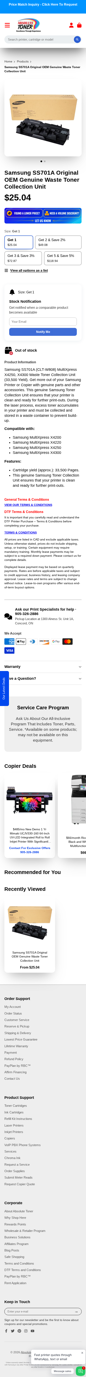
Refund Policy (13, 1059)
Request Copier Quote (19, 1184)
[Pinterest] (19, 1331)
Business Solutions (17, 1237)
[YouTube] (32, 1331)
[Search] (77, 39)
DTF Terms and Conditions (22, 1270)
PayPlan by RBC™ (17, 1065)
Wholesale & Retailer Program (25, 1231)
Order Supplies (14, 1171)
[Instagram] (26, 1331)
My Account (12, 1006)
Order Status (13, 1013)
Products (23, 61)
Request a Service (17, 1164)
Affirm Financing (15, 1072)
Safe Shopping (14, 1257)
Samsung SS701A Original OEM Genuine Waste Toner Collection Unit (29, 934)
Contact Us (12, 1078)
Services (10, 1151)
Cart (79, 25)
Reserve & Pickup (16, 1026)
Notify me (43, 332)
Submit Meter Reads (18, 1177)
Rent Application (15, 1283)
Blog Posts (11, 1250)
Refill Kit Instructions (18, 1119)
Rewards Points (15, 1224)
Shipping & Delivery (17, 1033)
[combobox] (43, 39)
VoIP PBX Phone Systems (22, 1145)
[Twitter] (13, 1331)
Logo (28, 25)
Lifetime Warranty (16, 1046)
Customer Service (16, 1020)
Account (71, 25)
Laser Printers (14, 1125)
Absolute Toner (30, 1352)
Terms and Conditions (19, 1263)
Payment (10, 1052)
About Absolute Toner (18, 1211)
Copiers (9, 1138)
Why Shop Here (15, 1217)
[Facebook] (6, 1331)
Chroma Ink (12, 1158)
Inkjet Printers (13, 1132)
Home (8, 61)
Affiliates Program (16, 1244)
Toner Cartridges (15, 1105)
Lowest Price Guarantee (20, 1039)
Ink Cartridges (14, 1112)
